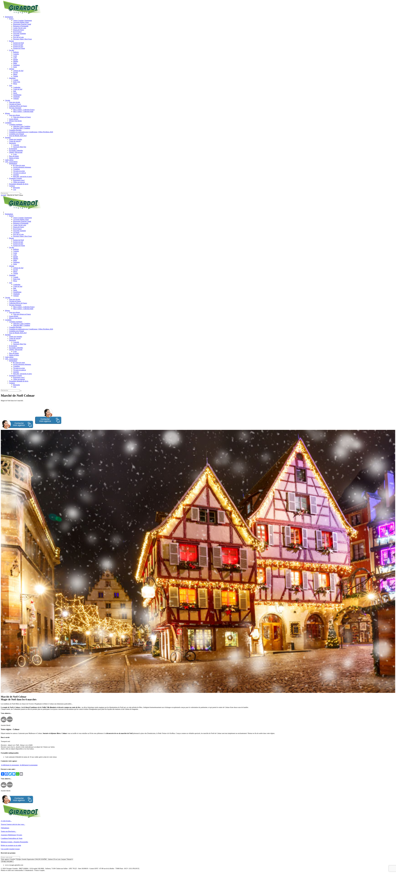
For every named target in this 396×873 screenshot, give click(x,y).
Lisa (14, 189)
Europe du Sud (18, 45)
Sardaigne (16, 65)
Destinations (9, 17)
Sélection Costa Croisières (21, 126)
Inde (14, 91)
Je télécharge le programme (10, 765)
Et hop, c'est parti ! (7, 861)
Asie (10, 85)
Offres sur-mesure (19, 182)
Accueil (3, 195)
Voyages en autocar (19, 173)
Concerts (16, 145)
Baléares (16, 52)
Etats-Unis (16, 82)
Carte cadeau (9, 160)
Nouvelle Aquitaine (19, 33)
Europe (11, 41)
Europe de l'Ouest (19, 48)
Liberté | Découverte (15, 152)
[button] (31, 429)
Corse (15, 56)
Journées (8, 137)
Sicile (15, 67)
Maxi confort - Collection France (24, 110)
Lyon (15, 154)
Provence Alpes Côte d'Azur (22, 39)
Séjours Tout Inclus (15, 121)
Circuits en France (15, 104)
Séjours (7, 113)
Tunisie (15, 76)
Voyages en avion (19, 171)
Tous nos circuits (14, 102)
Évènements (13, 149)
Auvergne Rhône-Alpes (21, 22)
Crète (15, 58)
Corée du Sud (17, 89)
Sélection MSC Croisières (21, 128)
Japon (15, 93)
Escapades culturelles (16, 150)
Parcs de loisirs (14, 156)
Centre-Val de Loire (19, 28)
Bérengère (16, 188)
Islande (15, 59)
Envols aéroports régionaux (22, 167)
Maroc (15, 74)
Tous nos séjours (14, 115)
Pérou (15, 84)
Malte (15, 63)
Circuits (7, 100)
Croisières (8, 123)
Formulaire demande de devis (18, 184)
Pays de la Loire (18, 37)
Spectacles (12, 143)
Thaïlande (16, 97)
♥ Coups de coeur (19, 165)
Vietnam (16, 98)
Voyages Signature (15, 108)
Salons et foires (14, 158)
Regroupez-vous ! (19, 180)
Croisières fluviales (15, 130)
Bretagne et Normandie (20, 26)
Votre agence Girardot (8, 859)
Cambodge (16, 87)
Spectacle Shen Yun (19, 147)
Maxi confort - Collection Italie (23, 111)
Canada (15, 80)
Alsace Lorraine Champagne (22, 20)
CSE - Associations (11, 162)
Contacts (12, 186)
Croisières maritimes (15, 124)
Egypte (15, 72)
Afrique (11, 69)
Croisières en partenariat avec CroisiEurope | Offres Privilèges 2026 (31, 132)
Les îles (11, 50)
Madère (15, 61)
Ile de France (17, 32)
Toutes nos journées (15, 139)
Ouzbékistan (17, 95)
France (11, 19)
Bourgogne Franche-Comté (22, 24)
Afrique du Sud (18, 71)
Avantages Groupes (15, 178)
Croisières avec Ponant (16, 134)
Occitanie (16, 35)
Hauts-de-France (18, 30)
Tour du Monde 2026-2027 (18, 136)
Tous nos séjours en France (22, 117)
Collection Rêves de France (18, 106)
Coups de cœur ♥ (14, 141)
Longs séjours (13, 119)
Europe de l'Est (18, 46)
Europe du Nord (18, 43)
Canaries (16, 54)
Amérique (12, 78)
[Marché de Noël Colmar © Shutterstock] (198, 692)
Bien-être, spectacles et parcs (22, 176)
